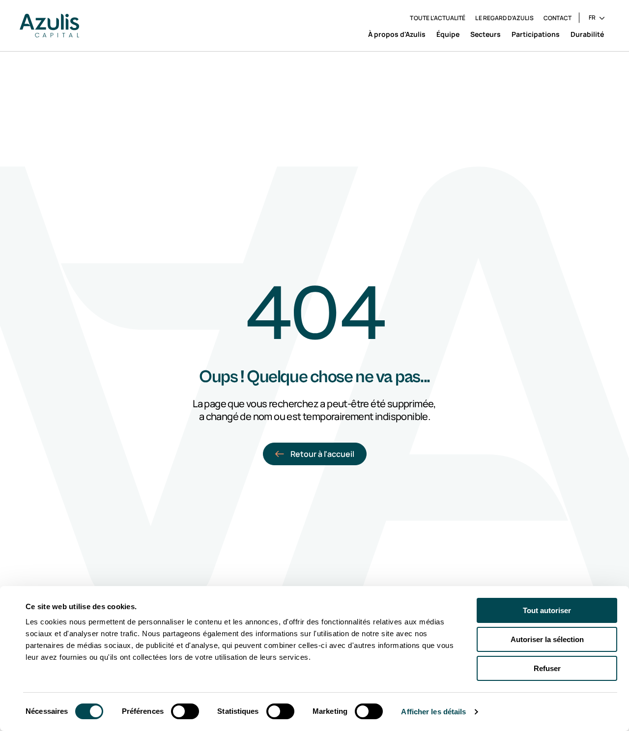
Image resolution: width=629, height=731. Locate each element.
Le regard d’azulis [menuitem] (504, 18)
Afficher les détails (433, 711)
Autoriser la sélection (547, 639)
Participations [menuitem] (536, 34)
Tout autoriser (547, 610)
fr (592, 17)
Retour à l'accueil (322, 454)
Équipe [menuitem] (447, 34)
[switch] (185, 711)
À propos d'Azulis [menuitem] (397, 34)
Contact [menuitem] (557, 18)
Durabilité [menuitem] (587, 34)
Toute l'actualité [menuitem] (437, 18)
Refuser (547, 668)
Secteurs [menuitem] (485, 34)
